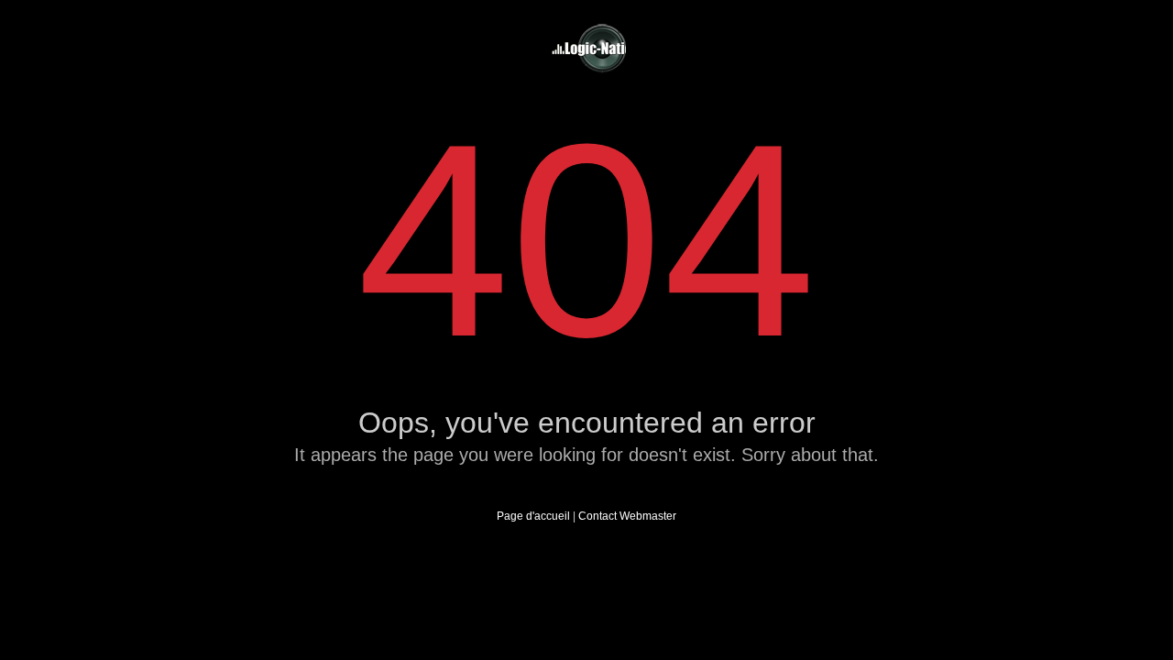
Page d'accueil (533, 516)
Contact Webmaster (627, 516)
